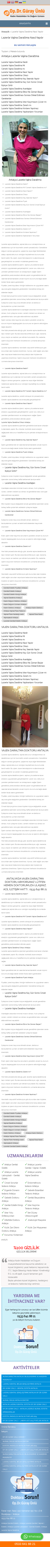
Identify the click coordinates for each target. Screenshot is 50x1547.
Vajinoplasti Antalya (11, 618)
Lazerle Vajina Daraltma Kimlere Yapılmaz (19, 108)
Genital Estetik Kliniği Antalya (15, 594)
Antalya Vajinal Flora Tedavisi (14, 611)
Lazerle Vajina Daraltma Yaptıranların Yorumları (22, 112)
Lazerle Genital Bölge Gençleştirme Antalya (22, 1384)
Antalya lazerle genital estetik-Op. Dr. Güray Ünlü (25, 1404)
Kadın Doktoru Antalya (12, 608)
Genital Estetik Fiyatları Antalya (15, 588)
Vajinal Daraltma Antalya (13, 598)
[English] (12, 2)
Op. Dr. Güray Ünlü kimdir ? (14, 1437)
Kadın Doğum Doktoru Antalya (15, 601)
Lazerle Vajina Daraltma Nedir (14, 62)
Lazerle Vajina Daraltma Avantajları (16, 89)
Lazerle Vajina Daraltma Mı (13, 65)
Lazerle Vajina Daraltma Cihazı (14, 75)
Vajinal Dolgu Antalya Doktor (15, 1400)
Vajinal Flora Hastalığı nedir (14, 614)
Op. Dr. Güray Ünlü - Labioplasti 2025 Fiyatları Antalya (25, 1421)
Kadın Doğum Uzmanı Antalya (15, 604)
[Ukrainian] (24, 2)
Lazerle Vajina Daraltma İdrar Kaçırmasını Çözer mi (23, 102)
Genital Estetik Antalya (12, 591)
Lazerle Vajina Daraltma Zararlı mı (16, 105)
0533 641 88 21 (25, 1544)
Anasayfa (25, 23)
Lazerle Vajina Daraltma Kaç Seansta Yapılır (20, 79)
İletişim (4, 1431)
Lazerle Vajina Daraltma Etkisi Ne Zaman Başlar (22, 92)
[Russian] (20, 2)
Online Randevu (8, 1427)
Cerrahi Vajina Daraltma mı (13, 69)
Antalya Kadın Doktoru (34, 608)
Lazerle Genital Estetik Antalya (15, 621)
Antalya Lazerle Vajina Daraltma (20, 56)
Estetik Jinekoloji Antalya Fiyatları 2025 (20, 1416)
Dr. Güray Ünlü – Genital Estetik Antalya (20, 1388)
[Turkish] (8, 2)
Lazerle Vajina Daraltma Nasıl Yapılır (17, 72)
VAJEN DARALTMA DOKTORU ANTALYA (24, 627)
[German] (16, 2)
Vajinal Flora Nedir (35, 614)
